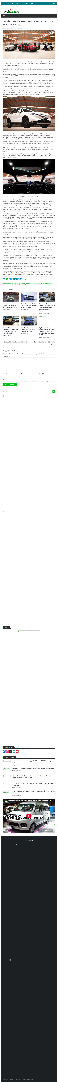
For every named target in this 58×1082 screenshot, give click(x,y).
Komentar (6, 356)
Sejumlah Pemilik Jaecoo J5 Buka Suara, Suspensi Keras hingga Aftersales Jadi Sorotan (47, 307)
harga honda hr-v (21, 283)
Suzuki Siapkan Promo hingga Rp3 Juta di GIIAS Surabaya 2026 (10, 305)
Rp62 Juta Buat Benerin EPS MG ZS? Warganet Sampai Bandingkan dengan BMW (46, 331)
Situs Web (42, 374)
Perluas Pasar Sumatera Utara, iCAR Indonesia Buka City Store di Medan (10, 330)
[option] (23, 4)
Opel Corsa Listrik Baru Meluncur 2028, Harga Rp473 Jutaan (30, 4)
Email (23, 374)
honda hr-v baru (31, 283)
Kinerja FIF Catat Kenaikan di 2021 (15, 342)
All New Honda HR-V (10, 283)
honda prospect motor (43, 283)
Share (25, 279)
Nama (5, 374)
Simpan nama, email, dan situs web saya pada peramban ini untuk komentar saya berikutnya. (29, 381)
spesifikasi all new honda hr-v (20, 284)
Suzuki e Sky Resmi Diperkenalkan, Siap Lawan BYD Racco (28, 329)
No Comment (18, 28)
